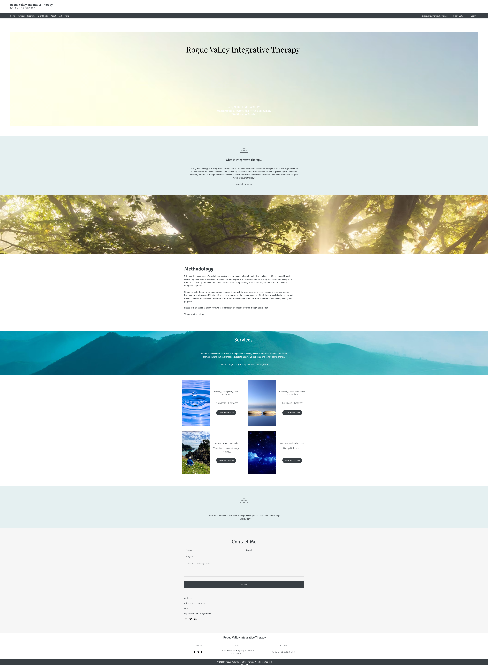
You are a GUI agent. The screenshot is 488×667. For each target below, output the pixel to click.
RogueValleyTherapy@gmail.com (198, 613)
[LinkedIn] (195, 619)
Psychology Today (244, 184)
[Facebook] (186, 619)
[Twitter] (190, 619)
